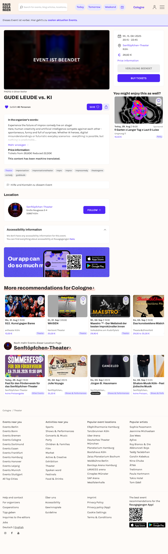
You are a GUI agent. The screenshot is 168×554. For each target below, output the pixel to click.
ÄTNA (133, 465)
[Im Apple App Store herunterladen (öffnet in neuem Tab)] (95, 259)
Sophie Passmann (140, 426)
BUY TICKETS (139, 78)
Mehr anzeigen (17, 144)
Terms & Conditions (99, 517)
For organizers (11, 502)
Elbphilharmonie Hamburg (103, 426)
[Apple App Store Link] (138, 524)
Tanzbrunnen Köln (98, 431)
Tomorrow (94, 7)
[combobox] (42, 7)
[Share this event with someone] (106, 107)
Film (48, 448)
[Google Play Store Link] (156, 524)
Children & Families (58, 444)
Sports (49, 426)
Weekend (110, 7)
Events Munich (12, 470)
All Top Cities (10, 478)
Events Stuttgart (12, 474)
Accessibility (52, 502)
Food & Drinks (54, 478)
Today (80, 7)
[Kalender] (122, 7)
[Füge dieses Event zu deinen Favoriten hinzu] (40, 359)
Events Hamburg (13, 457)
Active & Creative (56, 457)
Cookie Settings (96, 512)
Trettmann (136, 469)
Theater (8, 170)
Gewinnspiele (53, 507)
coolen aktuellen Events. (62, 20)
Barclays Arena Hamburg (102, 465)
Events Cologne (12, 439)
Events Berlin (10, 426)
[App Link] (135, 514)
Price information (128, 60)
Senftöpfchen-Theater (136, 45)
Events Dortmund (13, 444)
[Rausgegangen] (6, 7)
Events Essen (10, 448)
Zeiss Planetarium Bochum (103, 456)
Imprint (91, 497)
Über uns (50, 497)
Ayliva (133, 439)
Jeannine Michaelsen (142, 431)
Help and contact (13, 497)
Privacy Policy (95, 502)
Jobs (5, 522)
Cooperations (11, 507)
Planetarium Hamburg (100, 447)
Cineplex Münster (97, 473)
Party (49, 439)
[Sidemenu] (162, 7)
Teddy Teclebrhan (140, 452)
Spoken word (53, 470)
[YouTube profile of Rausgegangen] (18, 533)
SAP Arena (93, 478)
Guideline (51, 512)
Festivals (51, 474)
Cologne (7, 410)
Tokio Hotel (136, 478)
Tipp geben (9, 512)
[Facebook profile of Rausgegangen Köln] (11, 533)
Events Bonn (10, 431)
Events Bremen (12, 435)
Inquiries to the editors (16, 517)
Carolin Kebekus (139, 456)
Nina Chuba (137, 460)
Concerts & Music (56, 435)
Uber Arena (93, 435)
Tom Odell (135, 482)
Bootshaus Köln (96, 452)
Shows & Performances (60, 431)
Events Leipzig (11, 465)
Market (50, 452)
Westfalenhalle (96, 482)
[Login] (154, 7)
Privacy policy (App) (98, 507)
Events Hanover (12, 461)
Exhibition (52, 461)
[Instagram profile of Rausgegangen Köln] (5, 533)
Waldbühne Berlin (97, 460)
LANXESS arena (96, 469)
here (72, 239)
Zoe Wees (135, 435)
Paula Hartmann (139, 473)
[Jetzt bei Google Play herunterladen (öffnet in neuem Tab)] (95, 266)
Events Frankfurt (13, 452)
